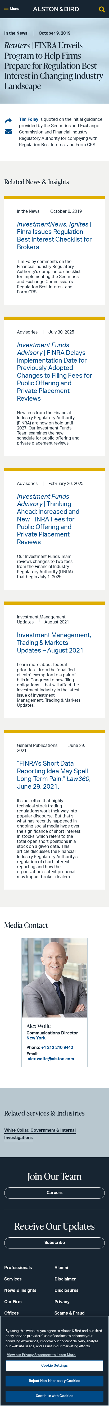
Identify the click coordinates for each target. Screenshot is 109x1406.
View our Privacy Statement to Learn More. (41, 1355)
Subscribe (54, 1243)
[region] (54, 1361)
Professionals (18, 1268)
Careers (55, 1193)
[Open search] (102, 9)
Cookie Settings (54, 1365)
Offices (11, 1313)
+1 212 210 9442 (57, 1048)
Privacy (62, 1302)
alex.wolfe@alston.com (51, 1059)
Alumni (61, 1268)
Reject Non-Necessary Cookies (54, 1381)
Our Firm (13, 1302)
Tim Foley (28, 119)
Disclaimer (65, 1279)
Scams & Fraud (69, 1313)
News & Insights (20, 1290)
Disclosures (66, 1290)
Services (13, 1279)
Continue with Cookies (55, 1396)
